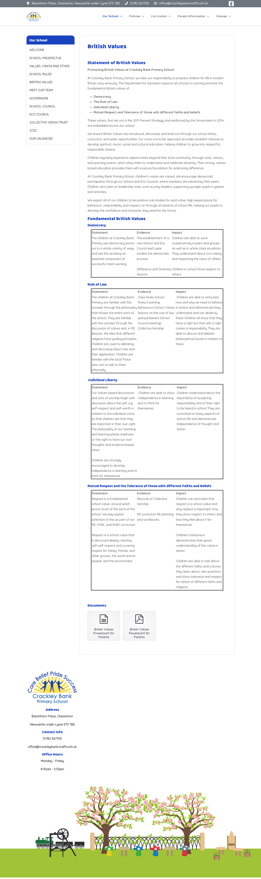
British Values (41, 82)
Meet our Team (41, 90)
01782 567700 (139, 3)
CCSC (33, 130)
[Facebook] (231, 3)
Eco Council (39, 114)
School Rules (40, 74)
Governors (38, 98)
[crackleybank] (33, 16)
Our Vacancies (41, 138)
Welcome (36, 50)
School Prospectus (45, 58)
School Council (42, 106)
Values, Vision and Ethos (49, 66)
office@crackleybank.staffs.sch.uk (183, 3)
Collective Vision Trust (48, 122)
